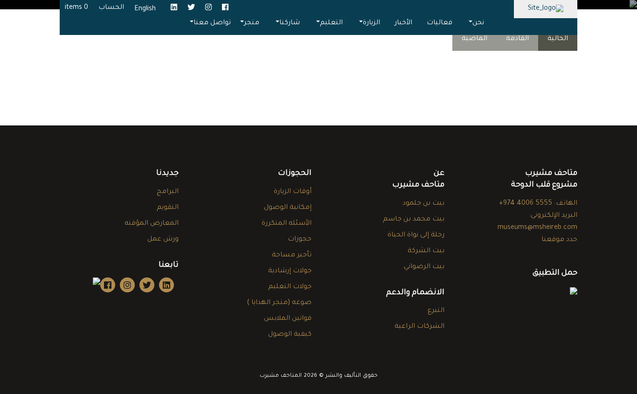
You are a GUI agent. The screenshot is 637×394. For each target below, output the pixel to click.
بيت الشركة (426, 251)
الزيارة (371, 23)
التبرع (436, 311)
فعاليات (439, 23)
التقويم (168, 208)
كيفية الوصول (290, 335)
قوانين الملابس (288, 319)
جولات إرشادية (290, 271)
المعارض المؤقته (152, 224)
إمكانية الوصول (288, 208)
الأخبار (403, 23)
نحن (478, 23)
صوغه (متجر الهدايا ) (279, 303)
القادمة (517, 39)
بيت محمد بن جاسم (413, 219)
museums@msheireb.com (537, 228)
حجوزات (300, 239)
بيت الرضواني (424, 267)
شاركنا (289, 23)
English (145, 9)
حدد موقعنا (559, 240)
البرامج (168, 192)
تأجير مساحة (292, 255)
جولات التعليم (290, 287)
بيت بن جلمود (423, 203)
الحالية (557, 39)
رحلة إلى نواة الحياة (416, 235)
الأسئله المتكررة (287, 224)
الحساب (111, 8)
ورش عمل (163, 239)
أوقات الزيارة (293, 192)
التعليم (331, 23)
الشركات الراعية (419, 327)
